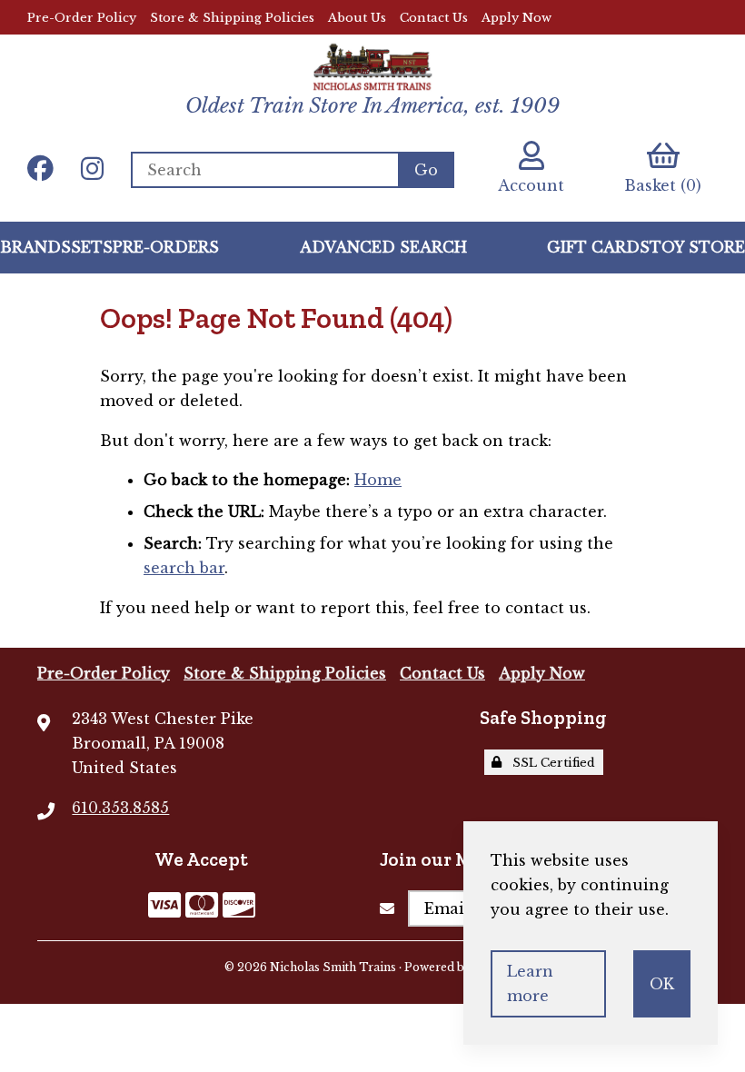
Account (531, 185)
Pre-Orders (166, 247)
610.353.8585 (120, 808)
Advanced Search (383, 247)
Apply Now (516, 17)
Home (378, 480)
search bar (184, 568)
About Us (357, 17)
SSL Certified (550, 762)
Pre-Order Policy (81, 17)
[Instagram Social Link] (92, 169)
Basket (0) (662, 185)
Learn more (530, 983)
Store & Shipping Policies (232, 17)
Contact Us (434, 17)
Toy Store (697, 247)
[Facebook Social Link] (40, 169)
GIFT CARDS (598, 247)
